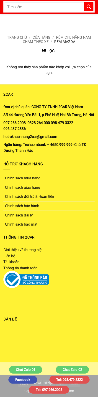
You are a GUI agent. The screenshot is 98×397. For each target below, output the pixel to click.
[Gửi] (88, 6)
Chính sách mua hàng (22, 178)
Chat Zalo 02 (72, 370)
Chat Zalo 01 (25, 370)
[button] (48, 50)
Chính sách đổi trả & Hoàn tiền (29, 196)
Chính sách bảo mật (21, 224)
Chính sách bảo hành (22, 206)
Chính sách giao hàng (22, 187)
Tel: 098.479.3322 (69, 380)
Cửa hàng (41, 37)
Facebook (22, 380)
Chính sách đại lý (19, 215)
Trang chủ (17, 37)
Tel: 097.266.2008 (49, 390)
